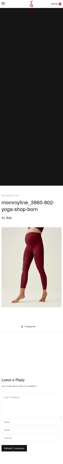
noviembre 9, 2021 (10, 196)
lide (9, 218)
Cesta (56, 4)
